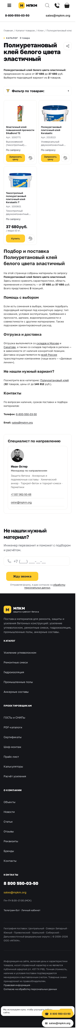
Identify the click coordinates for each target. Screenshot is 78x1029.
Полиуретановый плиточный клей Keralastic (51, 130)
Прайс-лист (11, 756)
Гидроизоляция (14, 672)
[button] (10, 5)
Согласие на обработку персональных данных (30, 989)
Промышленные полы (18, 682)
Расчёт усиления (15, 776)
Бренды (9, 851)
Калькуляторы (13, 766)
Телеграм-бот (12, 910)
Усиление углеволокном (20, 652)
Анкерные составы (16, 691)
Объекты (9, 802)
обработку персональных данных (44, 586)
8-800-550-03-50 (17, 15)
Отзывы (9, 831)
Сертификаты (13, 737)
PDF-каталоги (13, 727)
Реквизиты (11, 841)
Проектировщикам (18, 705)
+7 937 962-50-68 (21, 494)
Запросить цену (15, 158)
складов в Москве (47, 343)
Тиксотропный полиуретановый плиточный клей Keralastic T (16, 198)
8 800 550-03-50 (21, 883)
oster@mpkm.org (21, 502)
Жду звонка (22, 576)
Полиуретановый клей (54, 380)
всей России (49, 354)
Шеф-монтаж (12, 746)
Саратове (10, 347)
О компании (13, 790)
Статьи (8, 821)
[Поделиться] (68, 46)
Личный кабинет (30, 910)
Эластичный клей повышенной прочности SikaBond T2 (20, 130)
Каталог (9, 640)
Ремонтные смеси (16, 662)
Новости (9, 811)
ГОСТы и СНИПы (14, 717)
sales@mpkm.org (58, 15)
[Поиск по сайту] (47, 5)
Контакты (10, 860)
